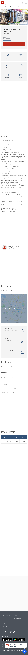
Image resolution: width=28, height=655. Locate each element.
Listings (7, 7)
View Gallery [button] (23, 22)
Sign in (15, 615)
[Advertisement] (14, 106)
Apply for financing (7, 40)
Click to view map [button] (14, 308)
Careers (3, 621)
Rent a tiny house (18, 618)
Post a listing (4, 626)
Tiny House (13, 7)
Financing (16, 623)
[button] (14, 17)
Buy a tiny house (5, 623)
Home (2, 7)
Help (3, 618)
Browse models (17, 621)
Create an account (6, 615)
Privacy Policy (5, 652)
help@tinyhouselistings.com (9, 636)
